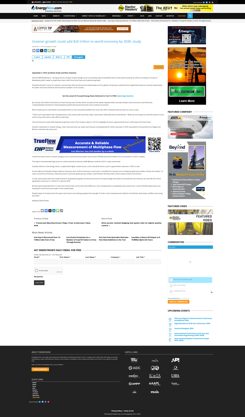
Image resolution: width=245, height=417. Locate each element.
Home (35, 16)
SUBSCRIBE (182, 16)
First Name (65, 257)
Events (130, 16)
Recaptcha (38, 277)
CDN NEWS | (38, 2)
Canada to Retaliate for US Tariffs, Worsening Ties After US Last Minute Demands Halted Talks (70, 21)
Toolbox (35, 392)
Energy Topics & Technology (93, 16)
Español (48, 57)
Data (142, 16)
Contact (159, 16)
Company (115, 257)
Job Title (140, 257)
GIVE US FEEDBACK (40, 369)
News (44, 16)
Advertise (170, 16)
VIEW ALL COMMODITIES (178, 302)
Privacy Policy (116, 411)
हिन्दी (68, 57)
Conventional (69, 16)
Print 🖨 (158, 67)
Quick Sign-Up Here (125, 96)
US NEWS (48, 2)
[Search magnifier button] (190, 15)
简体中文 (59, 57)
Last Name (90, 257)
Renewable (116, 16)
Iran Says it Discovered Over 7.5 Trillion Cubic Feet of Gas (127, 21)
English (37, 57)
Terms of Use (129, 411)
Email (37, 257)
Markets (56, 16)
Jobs (150, 16)
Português (78, 57)
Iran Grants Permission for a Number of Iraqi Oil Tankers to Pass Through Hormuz (180, 21)
